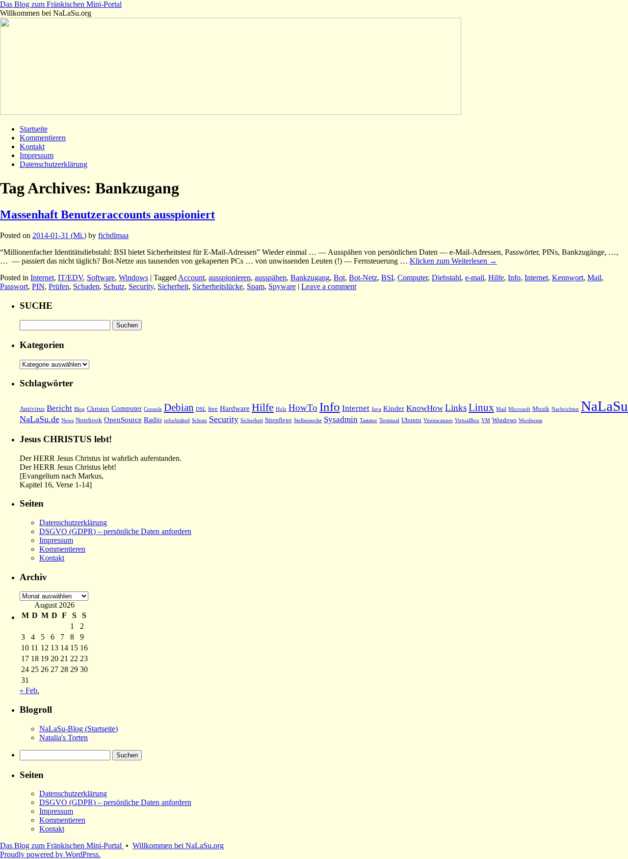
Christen (98, 408)
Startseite (34, 129)
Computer (412, 277)
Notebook (89, 420)
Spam (255, 286)
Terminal (389, 420)
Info (514, 277)
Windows (133, 277)
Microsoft (519, 409)
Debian (179, 407)
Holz (281, 409)
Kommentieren (43, 138)
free (213, 408)
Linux (481, 407)
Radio (153, 420)
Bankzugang (310, 277)
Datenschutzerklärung (53, 164)
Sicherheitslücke (217, 286)
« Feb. (29, 690)
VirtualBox (467, 420)
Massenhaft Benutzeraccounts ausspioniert (107, 214)
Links (456, 408)
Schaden (86, 286)
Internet (42, 277)
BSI (387, 277)
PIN (38, 286)
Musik (541, 408)
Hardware (235, 408)
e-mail (474, 277)
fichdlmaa (113, 235)
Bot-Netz (363, 277)
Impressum (36, 155)
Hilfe (496, 277)
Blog (79, 409)
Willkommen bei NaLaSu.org (178, 845)
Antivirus (32, 408)
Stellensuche (308, 420)
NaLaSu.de (39, 419)
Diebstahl (446, 277)
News (67, 420)
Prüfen (59, 286)
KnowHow (424, 408)
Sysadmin (341, 419)
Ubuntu (411, 420)
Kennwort (567, 277)
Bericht (59, 408)
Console (153, 409)
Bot (339, 277)
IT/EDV (70, 277)
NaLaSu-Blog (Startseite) (78, 729)
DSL (201, 409)
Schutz (114, 286)
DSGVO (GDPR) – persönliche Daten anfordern (115, 531)
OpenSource (123, 420)
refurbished (177, 420)
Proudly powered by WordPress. (50, 854)
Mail (594, 277)
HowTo (302, 408)
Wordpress (530, 420)
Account (191, 277)
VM (485, 420)
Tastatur (368, 420)
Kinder (393, 408)
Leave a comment (328, 286)
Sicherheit (172, 286)
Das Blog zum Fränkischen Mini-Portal (61, 4)
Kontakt (32, 146)
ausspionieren (230, 277)
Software (101, 277)
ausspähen (271, 277)
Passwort (14, 286)
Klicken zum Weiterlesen (453, 261)
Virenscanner (438, 420)
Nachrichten (565, 409)
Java (376, 409)
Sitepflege (278, 420)
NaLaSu (604, 406)
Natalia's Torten (63, 737)
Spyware (282, 286)
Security (141, 286)
